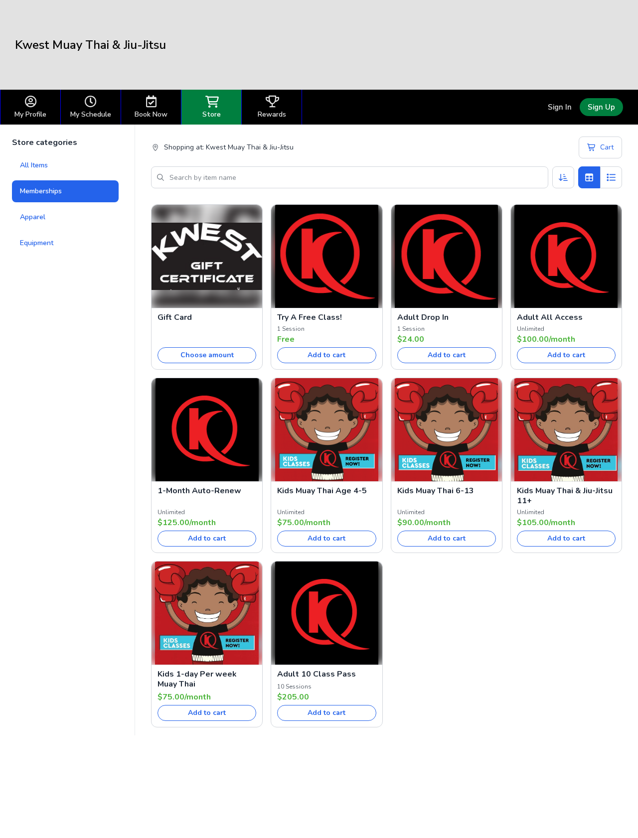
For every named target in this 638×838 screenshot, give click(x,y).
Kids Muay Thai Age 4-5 (322, 491)
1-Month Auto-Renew (199, 491)
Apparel (32, 217)
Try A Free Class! (309, 317)
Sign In (560, 107)
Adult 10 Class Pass (316, 674)
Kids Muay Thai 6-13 (435, 491)
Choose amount (207, 355)
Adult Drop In (423, 317)
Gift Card (175, 317)
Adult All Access (550, 317)
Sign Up (601, 107)
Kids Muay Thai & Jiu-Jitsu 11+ (565, 496)
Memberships (41, 191)
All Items (34, 165)
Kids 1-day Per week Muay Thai (197, 679)
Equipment (36, 243)
